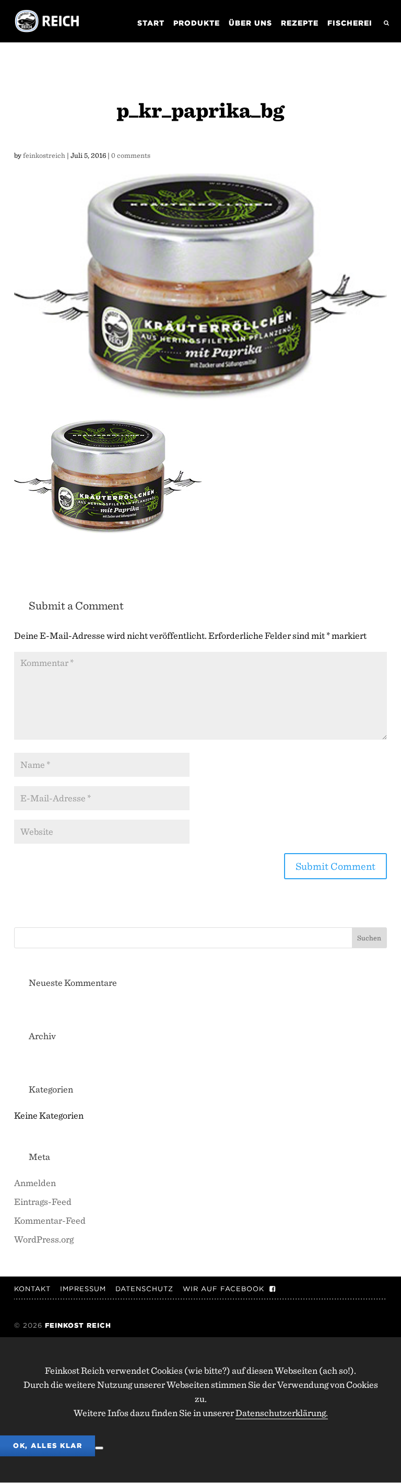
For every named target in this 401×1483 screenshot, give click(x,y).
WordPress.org (44, 1239)
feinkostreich (44, 155)
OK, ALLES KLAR (47, 1446)
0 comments (130, 155)
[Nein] (99, 1448)
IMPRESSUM (83, 1289)
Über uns (250, 23)
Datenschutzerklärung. (281, 1412)
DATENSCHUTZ (144, 1289)
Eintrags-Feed (43, 1201)
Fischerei (349, 23)
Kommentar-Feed (50, 1220)
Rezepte (300, 23)
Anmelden (35, 1182)
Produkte (196, 23)
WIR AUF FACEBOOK (223, 1289)
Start (150, 23)
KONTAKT (32, 1289)
